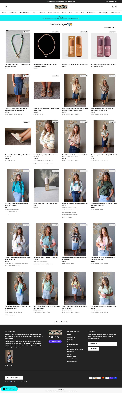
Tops (34, 12)
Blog (82, 12)
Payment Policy (72, 361)
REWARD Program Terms (75, 349)
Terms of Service (72, 359)
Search (69, 354)
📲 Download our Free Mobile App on (56, 1)
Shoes (64, 12)
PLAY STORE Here (70, 1)
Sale (77, 12)
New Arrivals (12, 12)
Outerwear (42, 12)
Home (4, 12)
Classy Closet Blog (72, 344)
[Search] (6, 7)
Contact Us (70, 351)
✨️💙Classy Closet (12, 381)
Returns (69, 342)
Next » (66, 322)
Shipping (70, 339)
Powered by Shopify (22, 381)
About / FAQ (71, 337)
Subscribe (93, 348)
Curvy (70, 12)
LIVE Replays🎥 (103, 12)
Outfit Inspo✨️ (91, 12)
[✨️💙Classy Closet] (61, 7)
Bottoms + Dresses (53, 12)
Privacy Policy (71, 356)
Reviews (69, 347)
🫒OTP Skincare (115, 12)
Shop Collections (24, 12)
